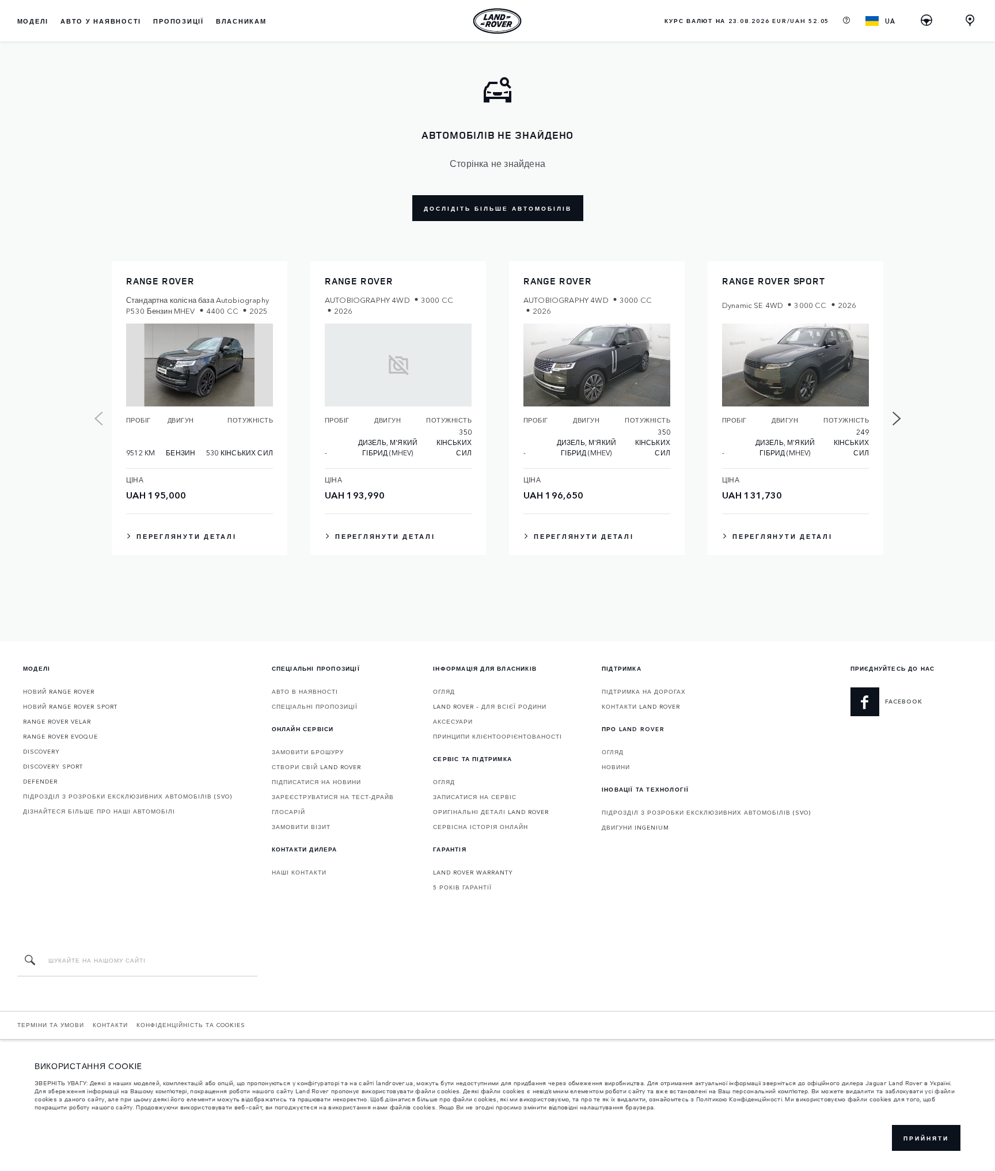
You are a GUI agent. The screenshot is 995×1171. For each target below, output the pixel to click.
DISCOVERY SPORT (53, 766)
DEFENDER (40, 781)
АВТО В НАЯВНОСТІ (305, 691)
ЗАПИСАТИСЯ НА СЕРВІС (475, 797)
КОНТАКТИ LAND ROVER (641, 706)
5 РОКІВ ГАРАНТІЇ (462, 887)
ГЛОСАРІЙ (288, 812)
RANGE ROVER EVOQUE (60, 736)
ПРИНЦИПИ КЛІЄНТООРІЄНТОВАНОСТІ (497, 736)
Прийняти (926, 1138)
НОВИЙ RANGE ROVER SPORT (70, 706)
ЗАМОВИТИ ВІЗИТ (301, 827)
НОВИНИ (616, 767)
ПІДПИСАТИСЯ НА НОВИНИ (316, 782)
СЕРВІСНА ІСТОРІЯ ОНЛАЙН (480, 827)
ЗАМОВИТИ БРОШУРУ (308, 752)
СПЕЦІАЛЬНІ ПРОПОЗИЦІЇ (315, 706)
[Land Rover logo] (497, 20)
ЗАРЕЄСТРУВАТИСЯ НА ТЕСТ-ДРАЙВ (333, 797)
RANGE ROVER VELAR (57, 721)
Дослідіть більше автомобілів (498, 208)
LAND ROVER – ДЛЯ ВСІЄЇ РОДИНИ (489, 706)
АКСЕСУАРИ (453, 721)
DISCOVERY (41, 751)
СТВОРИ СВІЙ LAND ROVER (316, 767)
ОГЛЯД (444, 691)
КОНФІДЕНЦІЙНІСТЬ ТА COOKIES (190, 1025)
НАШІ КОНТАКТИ (299, 872)
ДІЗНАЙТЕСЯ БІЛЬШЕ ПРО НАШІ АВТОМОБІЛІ (99, 811)
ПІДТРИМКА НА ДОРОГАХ (644, 691)
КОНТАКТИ (110, 1025)
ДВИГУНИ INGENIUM (635, 827)
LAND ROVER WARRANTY (473, 872)
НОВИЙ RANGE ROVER (58, 691)
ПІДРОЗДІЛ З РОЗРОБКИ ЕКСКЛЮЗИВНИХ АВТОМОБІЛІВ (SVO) (127, 796)
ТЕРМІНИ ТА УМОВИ (50, 1025)
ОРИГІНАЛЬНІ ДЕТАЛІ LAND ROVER (491, 812)
